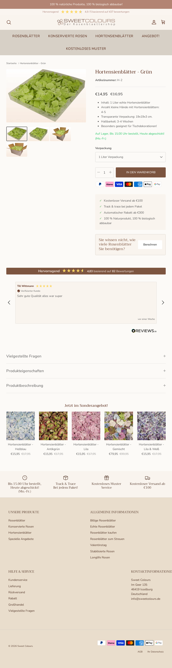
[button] (9, 303)
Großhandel (16, 605)
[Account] (153, 22)
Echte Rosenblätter (102, 527)
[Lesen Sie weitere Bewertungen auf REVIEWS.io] (144, 331)
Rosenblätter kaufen (103, 533)
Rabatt (12, 598)
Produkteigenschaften (25, 370)
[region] (86, 303)
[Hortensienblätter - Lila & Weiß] (151, 426)
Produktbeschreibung (24, 385)
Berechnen (150, 245)
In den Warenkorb (140, 172)
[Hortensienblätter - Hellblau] (20, 426)
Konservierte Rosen (21, 527)
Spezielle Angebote (21, 539)
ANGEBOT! (151, 36)
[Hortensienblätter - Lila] (86, 426)
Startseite (11, 63)
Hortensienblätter (19, 533)
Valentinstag (98, 545)
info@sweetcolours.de (145, 599)
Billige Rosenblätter (103, 520)
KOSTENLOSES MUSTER (86, 48)
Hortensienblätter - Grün (33, 63)
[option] (46, 95)
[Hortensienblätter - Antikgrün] (53, 426)
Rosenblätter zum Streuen (107, 539)
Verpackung (103, 148)
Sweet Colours (25, 646)
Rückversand (16, 592)
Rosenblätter (16, 520)
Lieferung (14, 586)
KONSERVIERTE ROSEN (67, 36)
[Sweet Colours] (86, 22)
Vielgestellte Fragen (23, 356)
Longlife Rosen (100, 557)
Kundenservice (17, 580)
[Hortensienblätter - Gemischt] (118, 426)
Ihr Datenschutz (155, 651)
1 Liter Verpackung (111, 157)
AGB (140, 651)
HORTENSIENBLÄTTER (114, 36)
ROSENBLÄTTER (26, 36)
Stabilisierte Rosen (102, 551)
